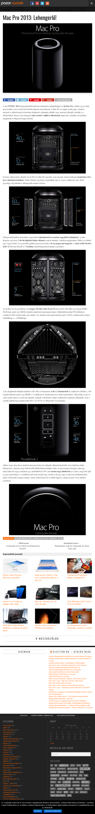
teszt (87, 788)
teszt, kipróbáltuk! (9, 797)
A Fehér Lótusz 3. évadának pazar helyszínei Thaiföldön (67, 701)
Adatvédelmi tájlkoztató (52, 811)
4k (16, 538)
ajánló (5, 728)
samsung (62, 788)
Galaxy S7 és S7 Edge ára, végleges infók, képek (13, 603)
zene (71, 792)
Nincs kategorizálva (9, 779)
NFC (52, 785)
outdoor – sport (8, 783)
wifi (66, 792)
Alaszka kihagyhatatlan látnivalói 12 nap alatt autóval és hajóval (70, 656)
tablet (79, 788)
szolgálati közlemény (10, 792)
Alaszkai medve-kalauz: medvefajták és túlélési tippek (67, 663)
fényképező (62, 772)
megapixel (76, 782)
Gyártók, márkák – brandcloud (42, 715)
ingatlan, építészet (9, 759)
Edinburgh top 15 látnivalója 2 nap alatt (62, 674)
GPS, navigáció (8, 748)
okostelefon (63, 785)
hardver (5, 752)
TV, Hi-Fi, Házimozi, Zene (11, 799)
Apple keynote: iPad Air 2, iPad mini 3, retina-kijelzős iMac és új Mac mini (46, 577)
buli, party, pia (7, 732)
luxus (5, 770)
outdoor (85, 785)
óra (4, 781)
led (59, 782)
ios (80, 775)
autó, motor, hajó (8, 730)
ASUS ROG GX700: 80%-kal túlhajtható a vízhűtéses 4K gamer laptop (15, 627)
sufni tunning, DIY (9, 790)
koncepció (6, 765)
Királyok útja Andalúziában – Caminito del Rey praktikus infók (69, 705)
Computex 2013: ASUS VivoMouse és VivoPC (23, 547)
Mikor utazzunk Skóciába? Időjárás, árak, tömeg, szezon (67, 679)
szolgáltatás (7, 794)
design (5, 736)
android (63, 765)
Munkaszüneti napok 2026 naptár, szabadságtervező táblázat (69, 703)
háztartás (6, 754)
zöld (76, 792)
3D (52, 765)
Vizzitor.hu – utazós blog (72, 651)
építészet (83, 792)
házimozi (65, 775)
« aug (52, 743)
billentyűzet (61, 769)
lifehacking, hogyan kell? (11, 768)
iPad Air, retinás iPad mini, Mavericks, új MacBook (12, 576)
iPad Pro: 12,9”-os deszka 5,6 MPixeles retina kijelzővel (45, 626)
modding (6, 777)
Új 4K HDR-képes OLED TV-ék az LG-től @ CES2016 (79, 603)
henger (36, 538)
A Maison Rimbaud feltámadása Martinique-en (64, 667)
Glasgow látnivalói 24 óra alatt (59, 676)
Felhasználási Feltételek (66, 715)
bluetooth (73, 768)
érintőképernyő (58, 795)
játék (61, 778)
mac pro (44, 538)
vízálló (59, 792)
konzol (53, 782)
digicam (53, 772)
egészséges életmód (10, 741)
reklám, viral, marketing (11, 786)
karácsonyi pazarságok (11, 763)
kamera (70, 778)
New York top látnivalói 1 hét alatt (60, 683)
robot (53, 789)
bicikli (53, 768)
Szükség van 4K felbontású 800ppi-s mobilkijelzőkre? (77, 576)
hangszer (6, 750)
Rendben (38, 811)
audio (79, 765)
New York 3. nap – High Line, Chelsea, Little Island (66, 681)
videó (52, 792)
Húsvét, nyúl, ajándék (10, 757)
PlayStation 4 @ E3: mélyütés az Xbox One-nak (72, 547)
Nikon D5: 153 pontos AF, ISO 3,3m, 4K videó (46, 603)
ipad (85, 775)
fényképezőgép (73, 772)
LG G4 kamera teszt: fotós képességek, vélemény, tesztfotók (79, 626)
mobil (86, 782)
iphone (54, 778)
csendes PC (7, 734)
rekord (5, 788)
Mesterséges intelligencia (11, 772)
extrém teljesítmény (9, 745)
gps (81, 772)
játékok (5, 761)
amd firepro (23, 538)
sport (70, 788)
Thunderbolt (53, 538)
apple (30, 538)
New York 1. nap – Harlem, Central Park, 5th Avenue (66, 685)
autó (85, 765)
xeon (61, 538)
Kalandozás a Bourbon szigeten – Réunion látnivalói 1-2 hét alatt (70, 708)
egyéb (5, 743)
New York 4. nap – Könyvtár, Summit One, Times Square (67, 665)
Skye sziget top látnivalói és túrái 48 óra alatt (64, 672)
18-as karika (7, 725)
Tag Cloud (23, 715)
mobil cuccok (7, 774)
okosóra (76, 785)
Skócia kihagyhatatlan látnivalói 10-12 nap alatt (65, 670)
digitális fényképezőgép (11, 739)
